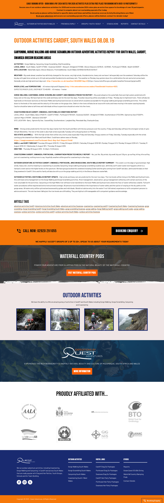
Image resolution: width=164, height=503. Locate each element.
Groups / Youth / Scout (91, 24)
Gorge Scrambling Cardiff (32, 209)
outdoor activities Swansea (89, 212)
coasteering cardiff (100, 206)
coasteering (88, 206)
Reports (124, 24)
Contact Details (138, 24)
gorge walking (91, 209)
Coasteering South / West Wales (77, 479)
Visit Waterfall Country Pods (82, 272)
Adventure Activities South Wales (47, 206)
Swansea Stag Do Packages (106, 474)
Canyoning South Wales (76, 474)
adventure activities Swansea (72, 206)
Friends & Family (68, 24)
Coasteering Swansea (136, 206)
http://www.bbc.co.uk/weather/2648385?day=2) (67, 81)
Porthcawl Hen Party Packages (107, 482)
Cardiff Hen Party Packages (106, 478)
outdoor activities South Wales (66, 212)
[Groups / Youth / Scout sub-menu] (103, 24)
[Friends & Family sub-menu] (78, 24)
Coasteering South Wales (117, 206)
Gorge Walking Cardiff (105, 209)
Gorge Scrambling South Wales (53, 209)
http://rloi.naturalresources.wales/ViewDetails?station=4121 (91, 86)
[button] (151, 500)
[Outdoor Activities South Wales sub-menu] (57, 24)
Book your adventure (44, 16)
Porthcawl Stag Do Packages (106, 470)
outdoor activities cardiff (45, 212)
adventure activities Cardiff (24, 206)
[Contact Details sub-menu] (148, 24)
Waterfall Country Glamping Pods (134, 475)
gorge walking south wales (123, 209)
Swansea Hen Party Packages (107, 485)
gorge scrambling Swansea (75, 209)
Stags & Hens (112, 24)
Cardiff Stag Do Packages (105, 467)
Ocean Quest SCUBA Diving (133, 470)
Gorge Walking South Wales (78, 467)
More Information (82, 371)
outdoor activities (28, 212)
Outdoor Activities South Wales (41, 24)
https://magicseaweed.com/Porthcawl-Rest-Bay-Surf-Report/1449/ (43, 140)
